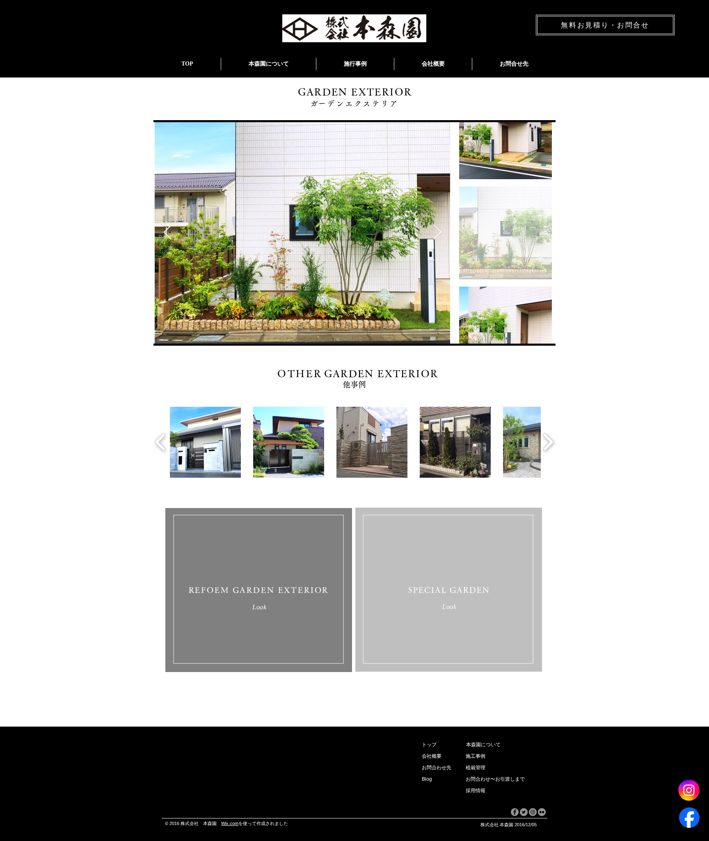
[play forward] (548, 442)
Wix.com (229, 823)
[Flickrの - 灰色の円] (542, 812)
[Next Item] (437, 233)
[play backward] (160, 442)
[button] (435, 756)
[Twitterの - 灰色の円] (524, 812)
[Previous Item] (167, 233)
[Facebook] (689, 817)
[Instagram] (689, 790)
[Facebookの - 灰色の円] (515, 812)
